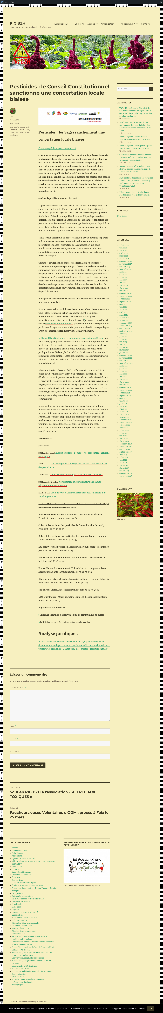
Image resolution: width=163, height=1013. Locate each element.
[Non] (160, 1008)
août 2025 (123, 272)
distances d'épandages (19, 132)
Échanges (16, 877)
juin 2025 (123, 277)
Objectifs (79, 24)
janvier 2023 (124, 353)
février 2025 (124, 288)
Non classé (14, 123)
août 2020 (123, 428)
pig (11, 116)
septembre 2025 (126, 269)
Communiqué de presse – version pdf (57, 148)
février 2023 (124, 350)
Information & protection (22, 896)
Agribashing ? (128, 24)
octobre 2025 (124, 267)
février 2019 (124, 468)
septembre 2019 (125, 452)
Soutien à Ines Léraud (20, 969)
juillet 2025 (123, 275)
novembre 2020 (125, 422)
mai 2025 (123, 280)
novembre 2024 (125, 296)
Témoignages (17, 985)
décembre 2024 (125, 293)
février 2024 (124, 318)
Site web (14, 751)
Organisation (107, 24)
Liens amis (16, 907)
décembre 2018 (125, 473)
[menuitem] (2, 2)
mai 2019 (123, 463)
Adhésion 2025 (18, 853)
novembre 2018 (125, 476)
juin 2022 (123, 371)
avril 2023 (123, 344)
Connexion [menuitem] (9, 2)
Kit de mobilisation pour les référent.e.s (28, 899)
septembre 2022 (126, 363)
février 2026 (124, 259)
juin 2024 (123, 307)
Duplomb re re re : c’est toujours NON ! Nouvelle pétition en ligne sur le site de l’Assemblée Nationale (135, 169)
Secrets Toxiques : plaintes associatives (28, 958)
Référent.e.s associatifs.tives (25, 918)
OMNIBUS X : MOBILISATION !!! (25, 912)
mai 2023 (123, 342)
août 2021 (123, 398)
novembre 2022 (125, 358)
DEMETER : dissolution (21, 875)
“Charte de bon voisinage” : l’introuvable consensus (76, 474)
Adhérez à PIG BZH (19, 850)
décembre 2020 (125, 420)
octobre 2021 (124, 393)
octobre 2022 (124, 361)
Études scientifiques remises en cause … (28, 885)
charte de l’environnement (59, 323)
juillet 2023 (123, 336)
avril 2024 (123, 312)
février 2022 (124, 382)
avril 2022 (123, 377)
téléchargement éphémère (22, 982)
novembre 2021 (125, 390)
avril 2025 (123, 283)
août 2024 (123, 304)
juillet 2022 (123, 369)
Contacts (145, 24)
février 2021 (124, 414)
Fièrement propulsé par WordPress (33, 1002)
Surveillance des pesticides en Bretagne (28, 979)
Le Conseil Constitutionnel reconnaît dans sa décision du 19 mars (71, 338)
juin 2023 (123, 339)
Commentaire (18, 688)
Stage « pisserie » (19, 974)
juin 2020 (123, 433)
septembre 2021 (125, 395)
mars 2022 (123, 379)
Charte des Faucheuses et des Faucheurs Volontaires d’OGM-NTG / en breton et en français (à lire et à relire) (135, 157)
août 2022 (123, 366)
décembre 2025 (125, 261)
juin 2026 (123, 248)
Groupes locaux (18, 893)
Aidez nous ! (17, 867)
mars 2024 (123, 315)
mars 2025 (123, 285)
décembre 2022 (125, 355)
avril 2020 (123, 438)
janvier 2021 (124, 417)
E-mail (14, 739)
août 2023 (123, 334)
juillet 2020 (123, 430)
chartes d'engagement (19, 127)
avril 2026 (123, 253)
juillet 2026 (124, 245)
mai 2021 (123, 406)
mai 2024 (123, 310)
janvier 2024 (124, 320)
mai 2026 (123, 250)
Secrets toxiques (18, 934)
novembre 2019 (125, 447)
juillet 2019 (123, 457)
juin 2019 (123, 460)
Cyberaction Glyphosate (21, 872)
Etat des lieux (61, 24)
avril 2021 (123, 409)
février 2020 (124, 441)
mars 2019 (123, 465)
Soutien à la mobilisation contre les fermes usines (32, 971)
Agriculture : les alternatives (23, 859)
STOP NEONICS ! (18, 977)
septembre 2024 (126, 301)
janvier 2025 (124, 291)
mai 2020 (123, 436)
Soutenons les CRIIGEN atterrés (25, 966)
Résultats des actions (20, 928)
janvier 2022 (124, 385)
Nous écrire (122, 216)
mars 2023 (123, 347)
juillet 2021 (123, 401)
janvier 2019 (124, 471)
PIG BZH (17, 23)
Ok (150, 1008)
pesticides (14, 135)
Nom (13, 726)
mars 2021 (123, 412)
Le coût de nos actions (21, 901)
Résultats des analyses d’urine (24, 931)
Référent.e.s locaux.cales (22, 926)
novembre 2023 (125, 326)
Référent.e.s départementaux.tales (25, 923)
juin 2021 (123, 404)
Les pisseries (17, 904)
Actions (91, 24)
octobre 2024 (124, 299)
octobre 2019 (124, 449)
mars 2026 (123, 256)
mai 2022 (123, 374)
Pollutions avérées (19, 920)
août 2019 (123, 455)
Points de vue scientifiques (25, 883)
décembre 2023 (125, 323)
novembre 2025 (125, 264)
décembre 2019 (125, 444)
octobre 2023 (124, 328)
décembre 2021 (125, 387)
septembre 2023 (125, 331)
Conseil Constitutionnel (19, 130)
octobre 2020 (124, 425)
